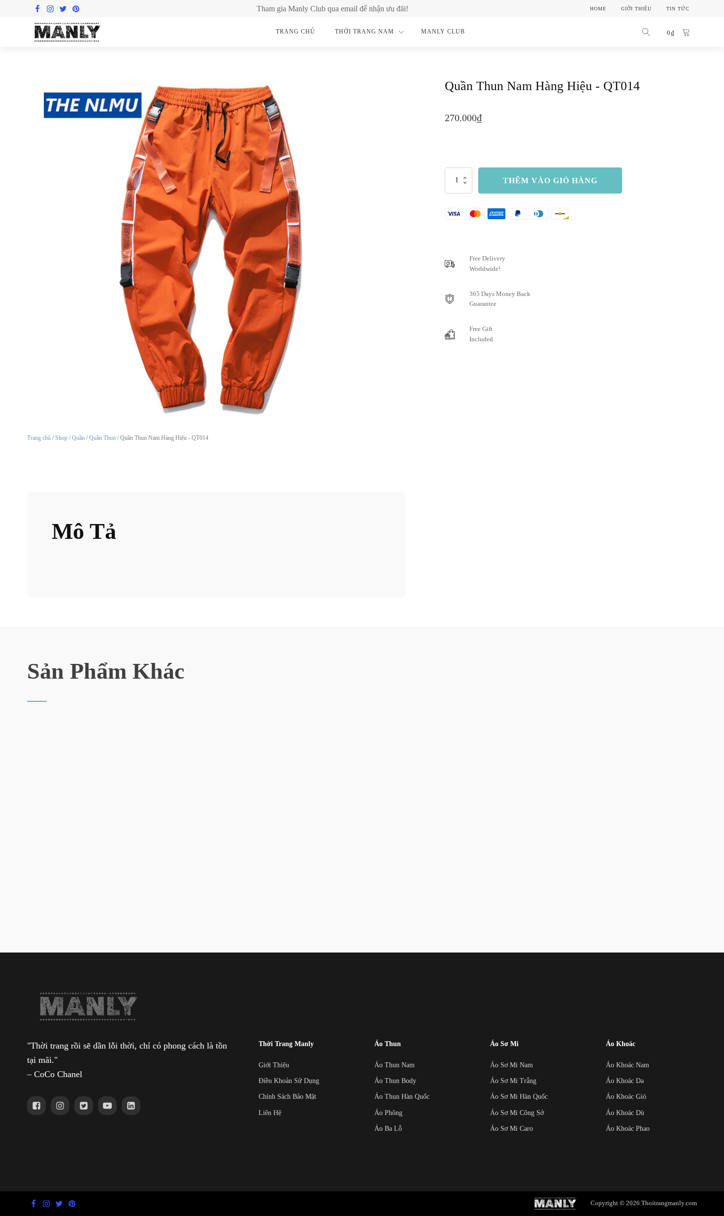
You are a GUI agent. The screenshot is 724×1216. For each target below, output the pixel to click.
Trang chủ (39, 437)
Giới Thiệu (274, 1065)
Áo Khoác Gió (626, 1096)
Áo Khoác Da (625, 1081)
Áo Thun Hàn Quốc (401, 1096)
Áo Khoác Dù (625, 1113)
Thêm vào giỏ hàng (550, 180)
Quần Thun (102, 437)
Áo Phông (388, 1113)
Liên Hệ (270, 1113)
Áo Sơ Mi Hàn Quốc (519, 1096)
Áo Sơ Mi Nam (511, 1065)
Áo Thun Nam (394, 1065)
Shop (61, 437)
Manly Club (443, 31)
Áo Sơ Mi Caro (511, 1128)
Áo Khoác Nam (627, 1065)
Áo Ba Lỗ (388, 1128)
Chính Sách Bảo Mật (287, 1096)
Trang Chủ (295, 31)
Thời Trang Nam (364, 31)
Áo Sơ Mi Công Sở (517, 1113)
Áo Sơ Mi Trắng (513, 1081)
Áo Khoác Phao (628, 1128)
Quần (78, 437)
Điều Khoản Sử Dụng (289, 1081)
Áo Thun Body (395, 1081)
